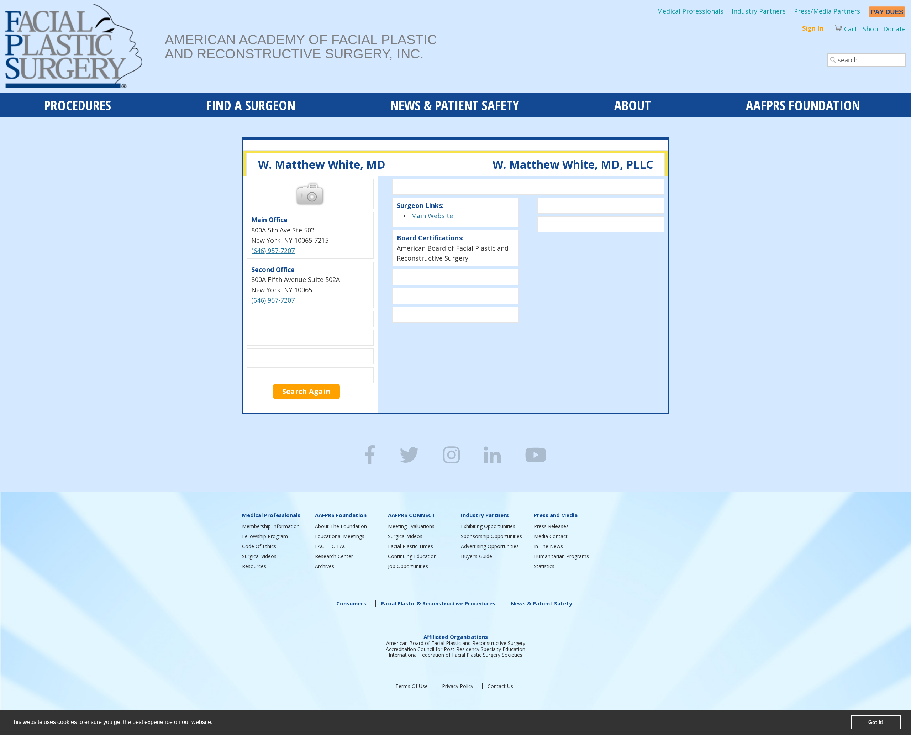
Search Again (306, 391)
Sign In (812, 28)
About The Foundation (341, 526)
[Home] (85, 48)
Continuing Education (412, 556)
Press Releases (551, 526)
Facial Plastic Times (410, 546)
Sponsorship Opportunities (491, 536)
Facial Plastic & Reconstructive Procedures (438, 603)
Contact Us (500, 686)
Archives (324, 566)
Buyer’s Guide (476, 556)
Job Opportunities (408, 566)
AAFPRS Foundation (341, 515)
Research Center (334, 556)
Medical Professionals (690, 11)
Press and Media (556, 515)
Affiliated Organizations (455, 636)
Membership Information (271, 526)
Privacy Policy (457, 686)
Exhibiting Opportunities (488, 526)
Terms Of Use (411, 686)
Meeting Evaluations (411, 526)
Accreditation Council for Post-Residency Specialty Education (455, 649)
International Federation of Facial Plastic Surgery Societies (455, 654)
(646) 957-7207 (273, 250)
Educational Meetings (339, 536)
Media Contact (551, 536)
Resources (254, 566)
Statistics (544, 566)
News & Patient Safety (541, 603)
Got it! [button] (876, 722)
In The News (548, 546)
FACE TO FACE (332, 546)
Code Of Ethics (259, 546)
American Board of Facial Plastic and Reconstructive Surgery (455, 643)
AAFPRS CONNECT (411, 515)
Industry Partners (759, 11)
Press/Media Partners (827, 11)
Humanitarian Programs (561, 556)
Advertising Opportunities (490, 546)
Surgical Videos (259, 556)
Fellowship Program (265, 536)
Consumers (351, 603)
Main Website (432, 215)
